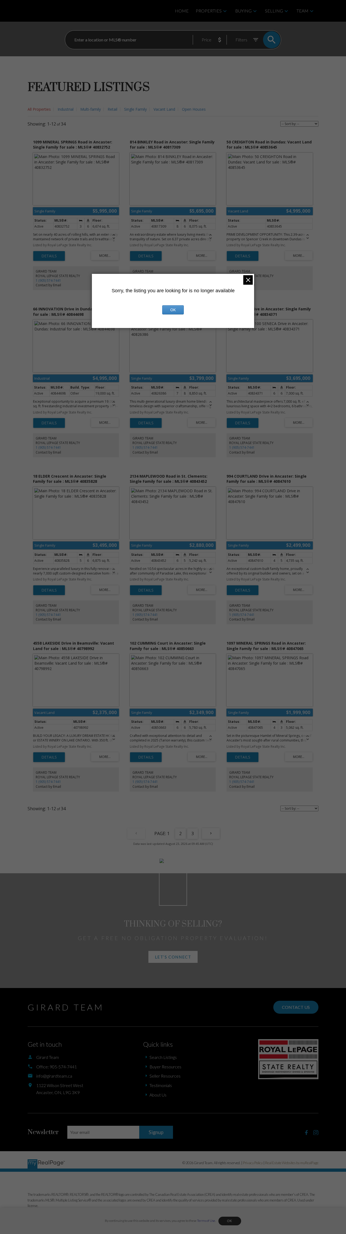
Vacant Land (164, 109)
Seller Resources (165, 1075)
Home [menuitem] (182, 10)
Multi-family (90, 109)
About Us (158, 1094)
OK (229, 1221)
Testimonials (160, 1085)
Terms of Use (206, 1221)
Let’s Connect (173, 956)
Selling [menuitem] (274, 10)
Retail (112, 109)
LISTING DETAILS (49, 256)
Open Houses (194, 109)
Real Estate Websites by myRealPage (291, 1163)
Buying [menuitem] (243, 10)
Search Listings (163, 1057)
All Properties (39, 109)
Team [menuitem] (302, 10)
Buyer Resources (165, 1066)
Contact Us (296, 1007)
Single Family (135, 109)
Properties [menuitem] (209, 10)
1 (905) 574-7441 (48, 280)
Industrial (66, 109)
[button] (173, 957)
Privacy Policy (253, 1163)
